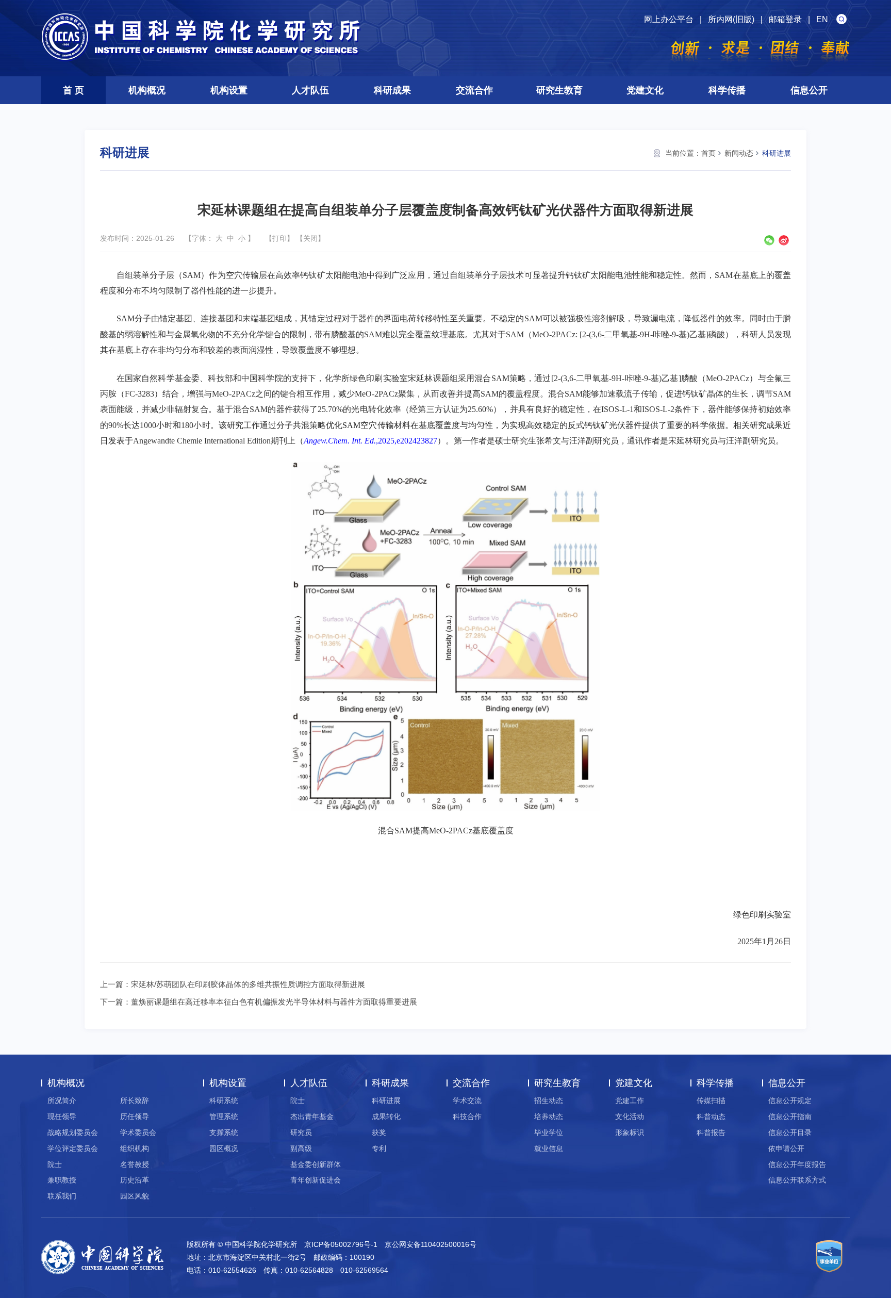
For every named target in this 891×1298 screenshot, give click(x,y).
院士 (54, 1164)
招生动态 (548, 1100)
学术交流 (467, 1100)
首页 (708, 153)
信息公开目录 (790, 1132)
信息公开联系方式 (797, 1180)
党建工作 (629, 1100)
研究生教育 (559, 90)
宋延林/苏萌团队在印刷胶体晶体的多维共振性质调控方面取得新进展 (248, 984)
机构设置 (229, 90)
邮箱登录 (785, 19)
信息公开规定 (790, 1100)
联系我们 (61, 1196)
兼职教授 (61, 1180)
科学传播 (727, 90)
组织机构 (134, 1148)
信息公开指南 (790, 1116)
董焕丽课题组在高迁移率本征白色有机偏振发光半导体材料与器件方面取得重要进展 (274, 1001)
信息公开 (809, 90)
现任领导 (61, 1116)
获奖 (379, 1132)
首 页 (73, 90)
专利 (379, 1148)
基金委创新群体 (315, 1164)
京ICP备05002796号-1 (340, 1244)
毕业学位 (548, 1132)
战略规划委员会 (72, 1132)
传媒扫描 (711, 1100)
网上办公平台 (669, 19)
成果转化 (386, 1116)
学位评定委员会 (72, 1148)
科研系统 (223, 1100)
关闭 (310, 238)
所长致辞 (134, 1100)
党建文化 (645, 90)
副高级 (301, 1148)
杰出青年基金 (312, 1116)
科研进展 (776, 153)
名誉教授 (134, 1164)
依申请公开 (786, 1148)
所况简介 (61, 1100)
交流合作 (474, 90)
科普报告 (711, 1132)
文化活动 (629, 1116)
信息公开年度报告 (797, 1164)
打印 (279, 238)
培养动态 (548, 1116)
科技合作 (467, 1116)
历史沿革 (134, 1180)
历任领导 (134, 1116)
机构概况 (147, 90)
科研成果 (392, 90)
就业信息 (548, 1148)
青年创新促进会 (315, 1180)
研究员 (301, 1132)
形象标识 (629, 1132)
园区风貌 (134, 1196)
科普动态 (711, 1116)
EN (822, 19)
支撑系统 (223, 1132)
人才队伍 (310, 90)
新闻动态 (738, 153)
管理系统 (223, 1116)
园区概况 (223, 1148)
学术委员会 (138, 1132)
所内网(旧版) (731, 19)
